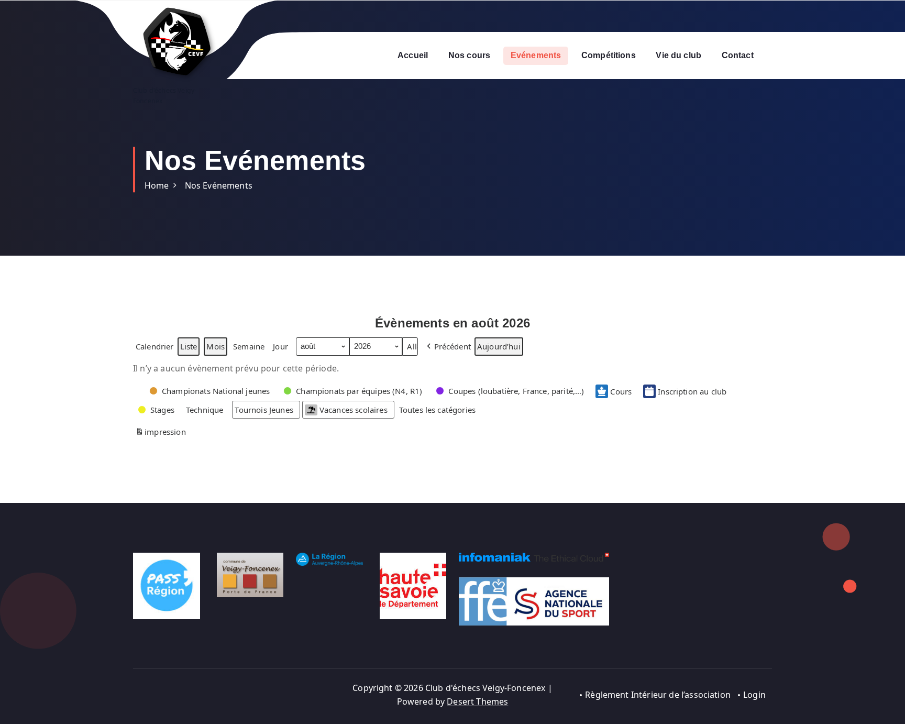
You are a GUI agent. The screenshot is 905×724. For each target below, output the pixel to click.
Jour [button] (280, 346)
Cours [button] (621, 391)
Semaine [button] (248, 346)
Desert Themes (477, 701)
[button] (447, 346)
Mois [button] (215, 346)
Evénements (536, 55)
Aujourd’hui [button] (499, 346)
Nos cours (469, 55)
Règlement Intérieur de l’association (658, 694)
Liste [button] (188, 348)
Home (157, 185)
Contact (738, 55)
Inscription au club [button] (692, 391)
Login (754, 694)
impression (160, 433)
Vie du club (678, 55)
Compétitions (608, 55)
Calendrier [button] (154, 348)
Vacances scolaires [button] (353, 409)
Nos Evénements (218, 185)
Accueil (413, 55)
